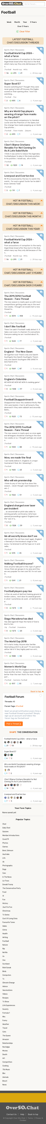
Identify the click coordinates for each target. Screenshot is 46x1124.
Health (5, 934)
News (4, 1085)
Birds (4, 971)
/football (7, 70)
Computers (6, 975)
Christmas (6, 911)
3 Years (33, 22)
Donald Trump (7, 885)
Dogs (4, 869)
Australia (5, 854)
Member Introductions (10, 835)
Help (22, 1114)
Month (17, 22)
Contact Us (11, 1114)
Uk (3, 862)
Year (25, 22)
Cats (4, 1032)
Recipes (5, 998)
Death (4, 1054)
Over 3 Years (23, 26)
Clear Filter (24, 31)
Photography (7, 866)
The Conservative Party (11, 888)
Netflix (5, 952)
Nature (5, 945)
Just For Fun (7, 907)
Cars (4, 873)
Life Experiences (8, 1005)
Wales (4, 926)
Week (9, 22)
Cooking (5, 1066)
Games (5, 847)
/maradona (21, 627)
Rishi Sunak (6, 968)
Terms (30, 1118)
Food (4, 892)
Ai (3, 896)
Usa (3, 960)
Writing (5, 937)
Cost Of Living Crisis (9, 919)
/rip (5, 627)
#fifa (25, 70)
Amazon (5, 1039)
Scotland (5, 964)
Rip (3, 949)
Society (5, 1009)
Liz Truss (5, 881)
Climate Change (8, 983)
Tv (3, 979)
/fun (14, 97)
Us (3, 956)
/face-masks (18, 131)
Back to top (36, 691)
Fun (3, 900)
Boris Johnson (7, 851)
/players (28, 131)
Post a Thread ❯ (13, 724)
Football (8, 12)
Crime (4, 930)
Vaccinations (7, 990)
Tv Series (5, 915)
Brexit (4, 1081)
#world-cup (17, 70)
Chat (4, 824)
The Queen (6, 1036)
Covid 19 (5, 839)
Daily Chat (6, 828)
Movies (5, 1051)
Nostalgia (6, 1047)
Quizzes (5, 832)
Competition (7, 1062)
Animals (5, 1077)
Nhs (3, 1017)
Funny (4, 1020)
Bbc (3, 1073)
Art (3, 1058)
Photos (5, 843)
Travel (4, 1028)
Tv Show (5, 1002)
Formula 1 (6, 1013)
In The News (7, 877)
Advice (5, 986)
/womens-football (20, 680)
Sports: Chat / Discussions (14, 50)
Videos (5, 994)
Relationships (7, 1043)
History (5, 903)
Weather (5, 1024)
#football (19, 706)
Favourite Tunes (8, 922)
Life (3, 858)
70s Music (6, 1070)
